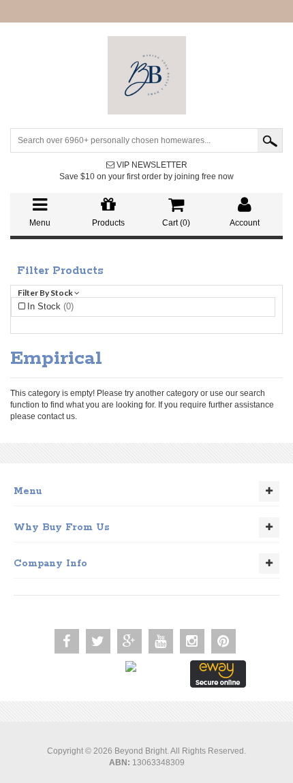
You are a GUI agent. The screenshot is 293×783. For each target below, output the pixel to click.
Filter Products (60, 271)
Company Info (50, 563)
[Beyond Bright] (147, 75)
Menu (28, 491)
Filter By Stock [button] (46, 293)
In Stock (50, 306)
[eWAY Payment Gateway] (218, 673)
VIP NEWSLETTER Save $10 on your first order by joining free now (146, 170)
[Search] (270, 140)
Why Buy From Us (62, 527)
